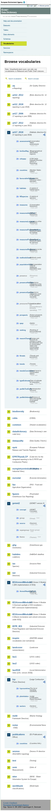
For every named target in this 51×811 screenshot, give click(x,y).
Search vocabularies (15, 79)
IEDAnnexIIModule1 (20, 582)
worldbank (17, 786)
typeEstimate (24, 381)
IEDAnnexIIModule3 (20, 602)
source (22, 523)
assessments (24, 141)
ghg (14, 545)
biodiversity (18, 411)
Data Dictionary (22, 16)
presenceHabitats (24, 283)
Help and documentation (12, 21)
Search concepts (33, 79)
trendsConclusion (24, 371)
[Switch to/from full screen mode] (35, 6)
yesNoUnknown (24, 397)
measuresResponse (24, 249)
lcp (13, 679)
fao (14, 485)
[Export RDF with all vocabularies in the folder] (44, 135)
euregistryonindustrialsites (20, 469)
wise (14, 777)
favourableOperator (24, 178)
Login (31, 6)
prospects (24, 315)
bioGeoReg (24, 151)
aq (13, 86)
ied (13, 573)
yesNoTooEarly (24, 389)
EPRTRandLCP (20, 457)
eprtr (14, 447)
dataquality (17, 441)
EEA (14, 2)
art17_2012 (17, 123)
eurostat (16, 478)
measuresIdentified (24, 213)
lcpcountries (24, 688)
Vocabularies (8, 44)
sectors (23, 706)
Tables (5, 30)
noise (15, 725)
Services (6, 48)
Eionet (13, 16)
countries (23, 170)
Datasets (6, 25)
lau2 (14, 663)
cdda (14, 418)
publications (18, 734)
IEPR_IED (17, 626)
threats (22, 356)
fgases (15, 494)
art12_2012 (17, 95)
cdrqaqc (23, 159)
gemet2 (16, 503)
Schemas (7, 39)
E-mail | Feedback (10, 803)
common (16, 425)
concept (23, 510)
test (14, 761)
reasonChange (24, 338)
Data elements (8, 34)
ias (13, 564)
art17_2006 (17, 114)
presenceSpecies (24, 292)
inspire (15, 638)
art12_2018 (17, 104)
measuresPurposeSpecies (24, 240)
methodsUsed (24, 258)
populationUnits (24, 264)
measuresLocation (24, 222)
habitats (23, 188)
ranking (23, 330)
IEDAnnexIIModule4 (20, 614)
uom (14, 767)
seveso (16, 751)
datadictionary (19, 431)
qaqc (22, 323)
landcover (17, 647)
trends (22, 364)
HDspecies (24, 197)
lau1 (14, 657)
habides (16, 554)
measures (23, 205)
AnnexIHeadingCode (24, 591)
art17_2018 (17, 132)
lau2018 (16, 670)
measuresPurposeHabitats (24, 230)
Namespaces (8, 52)
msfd (14, 716)
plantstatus (24, 696)
